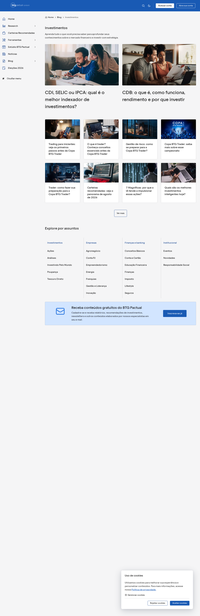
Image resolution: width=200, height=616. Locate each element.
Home (51, 17)
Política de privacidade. (143, 589)
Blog (59, 17)
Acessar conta (165, 5)
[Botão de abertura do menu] (6, 5)
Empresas (91, 242)
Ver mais (120, 213)
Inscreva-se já (174, 313)
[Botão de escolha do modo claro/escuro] (149, 5)
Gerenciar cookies (136, 595)
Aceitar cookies (179, 603)
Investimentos (55, 242)
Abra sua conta (186, 5)
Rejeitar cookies (157, 603)
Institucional (170, 242)
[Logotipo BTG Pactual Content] (20, 6)
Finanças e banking (135, 242)
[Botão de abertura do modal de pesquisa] (143, 5)
